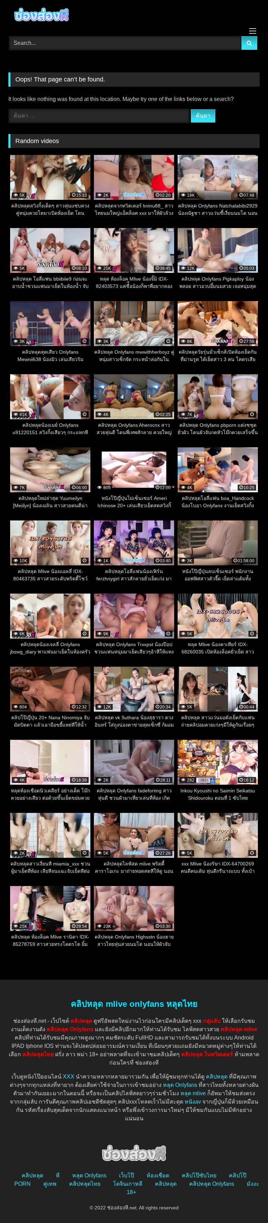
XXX (68, 1077)
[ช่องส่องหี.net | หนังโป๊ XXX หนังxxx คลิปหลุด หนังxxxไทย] (134, 16)
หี (58, 1175)
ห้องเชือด (158, 1175)
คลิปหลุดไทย (84, 1184)
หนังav (193, 1102)
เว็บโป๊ (126, 1175)
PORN (22, 1184)
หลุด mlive (193, 1093)
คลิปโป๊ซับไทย (199, 1175)
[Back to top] (246, 1202)
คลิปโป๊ (237, 1175)
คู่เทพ (50, 1184)
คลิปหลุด (217, 1077)
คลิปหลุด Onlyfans (211, 1184)
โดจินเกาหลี (127, 1184)
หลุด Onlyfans (180, 1085)
